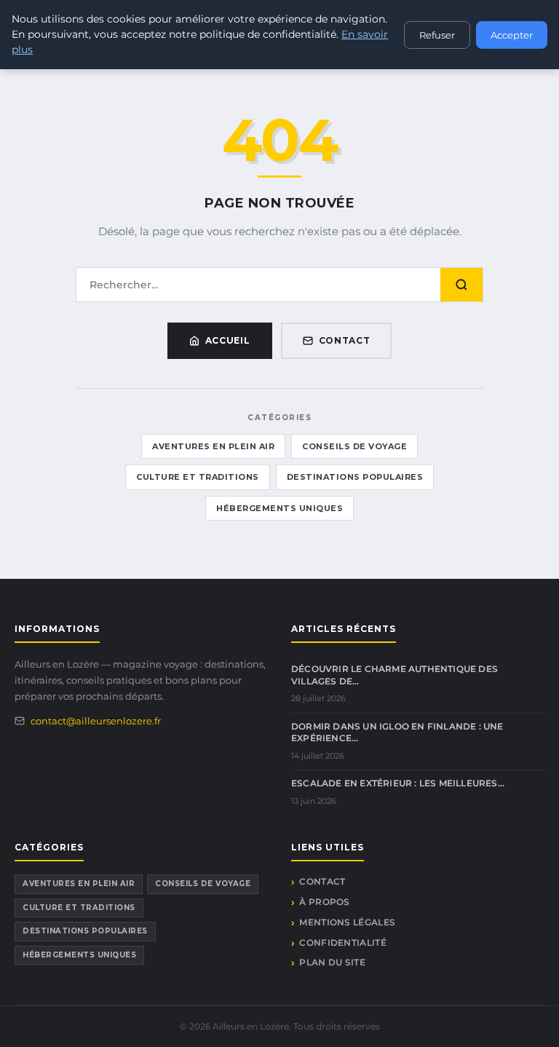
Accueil (227, 340)
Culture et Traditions (197, 477)
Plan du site (332, 962)
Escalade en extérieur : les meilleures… (397, 783)
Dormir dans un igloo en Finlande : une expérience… (397, 732)
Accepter (512, 35)
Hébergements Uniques (279, 508)
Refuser (437, 35)
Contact (344, 340)
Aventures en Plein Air (213, 446)
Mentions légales (347, 922)
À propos (324, 901)
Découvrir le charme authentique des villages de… (394, 675)
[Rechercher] (461, 284)
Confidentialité (342, 942)
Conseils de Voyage (354, 446)
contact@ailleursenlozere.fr (96, 721)
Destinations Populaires (355, 477)
